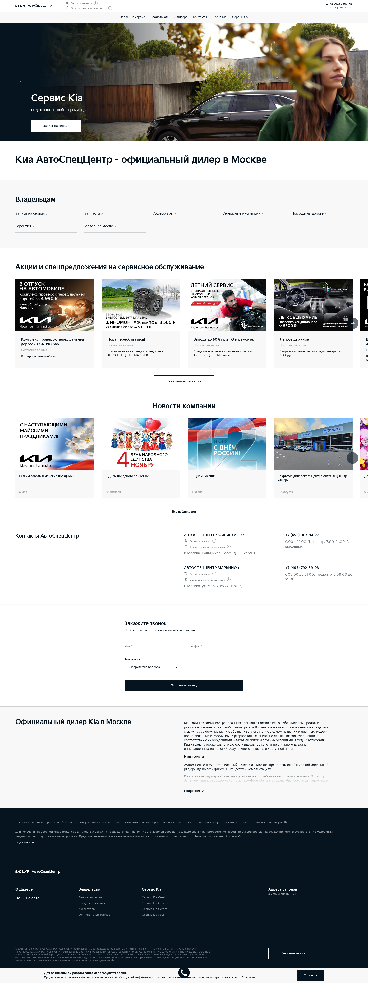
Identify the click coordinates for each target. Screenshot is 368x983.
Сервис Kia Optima (155, 903)
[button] (21, 82)
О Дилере (24, 889)
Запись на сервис (132, 17)
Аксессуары (87, 909)
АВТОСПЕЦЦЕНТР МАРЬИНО (210, 568)
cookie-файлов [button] (138, 977)
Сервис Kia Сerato (154, 909)
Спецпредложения (92, 903)
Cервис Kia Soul (153, 915)
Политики (248, 977)
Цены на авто (27, 898)
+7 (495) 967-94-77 (302, 535)
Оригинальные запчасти (96, 915)
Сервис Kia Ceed (153, 897)
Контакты (200, 17)
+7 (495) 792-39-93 (302, 568)
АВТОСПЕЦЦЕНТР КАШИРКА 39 (213, 535)
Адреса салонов (282, 889)
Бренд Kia (220, 17)
